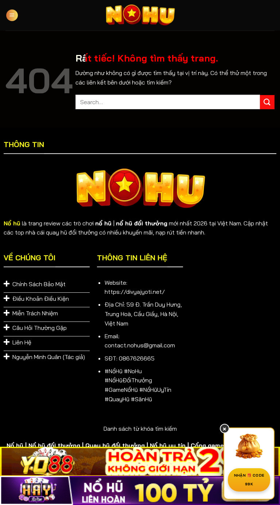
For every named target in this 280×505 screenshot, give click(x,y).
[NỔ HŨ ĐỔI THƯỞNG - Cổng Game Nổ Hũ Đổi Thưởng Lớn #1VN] (140, 15)
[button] (12, 15)
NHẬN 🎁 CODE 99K (249, 479)
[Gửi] (267, 102)
